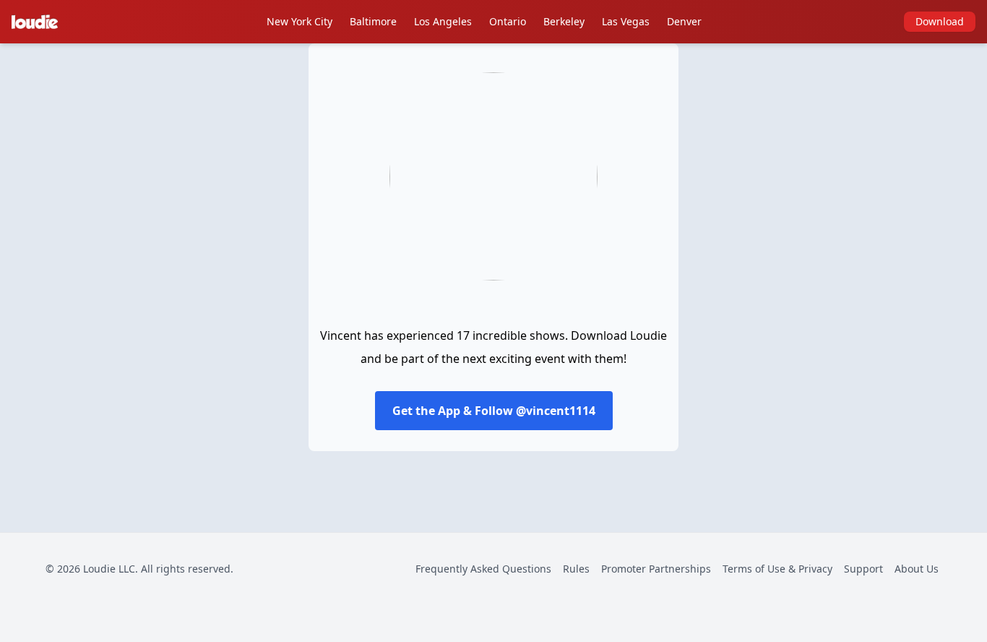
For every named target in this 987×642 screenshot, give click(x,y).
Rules (576, 568)
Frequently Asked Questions (483, 568)
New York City (299, 21)
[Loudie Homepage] (38, 21)
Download (939, 21)
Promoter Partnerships (656, 568)
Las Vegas (626, 21)
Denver (684, 21)
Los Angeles (443, 21)
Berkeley (564, 21)
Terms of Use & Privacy (777, 568)
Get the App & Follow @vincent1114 (493, 411)
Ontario (507, 21)
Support (863, 568)
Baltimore (373, 21)
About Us (917, 568)
